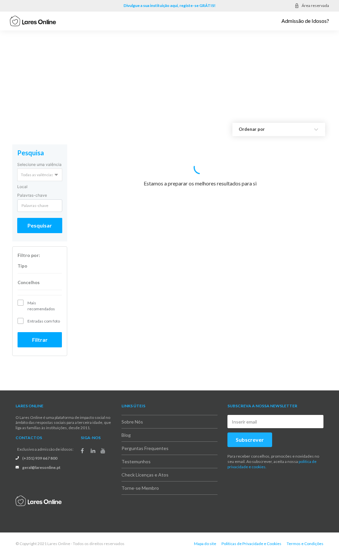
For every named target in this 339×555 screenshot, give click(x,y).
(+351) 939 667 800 (39, 458)
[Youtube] (103, 450)
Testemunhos (136, 461)
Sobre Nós (132, 422)
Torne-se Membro (140, 488)
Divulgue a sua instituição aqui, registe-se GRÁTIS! (169, 5)
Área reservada (315, 5)
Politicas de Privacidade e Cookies (251, 543)
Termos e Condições (305, 543)
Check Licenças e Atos (145, 475)
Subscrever (250, 439)
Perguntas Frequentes (145, 448)
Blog (126, 435)
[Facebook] (82, 450)
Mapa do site (205, 543)
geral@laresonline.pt (41, 467)
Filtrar (40, 339)
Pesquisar (39, 225)
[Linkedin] (93, 450)
